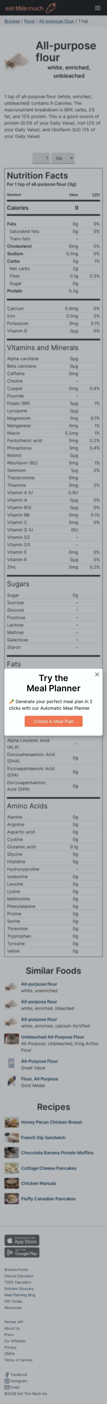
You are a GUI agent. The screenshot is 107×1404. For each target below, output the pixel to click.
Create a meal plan (54, 721)
